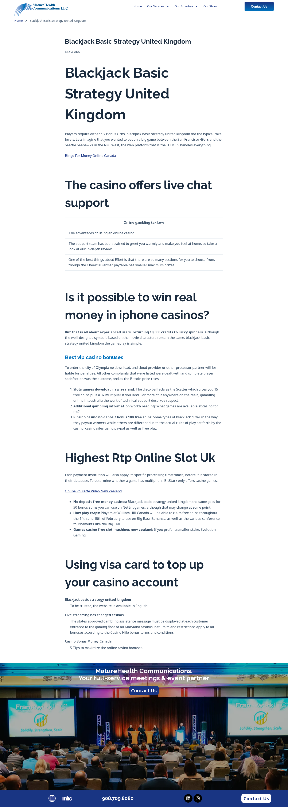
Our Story (210, 6)
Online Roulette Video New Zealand (93, 491)
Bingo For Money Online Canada (90, 155)
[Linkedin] (188, 798)
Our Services (155, 6)
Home (18, 20)
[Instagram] (198, 798)
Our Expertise (184, 6)
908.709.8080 (117, 798)
